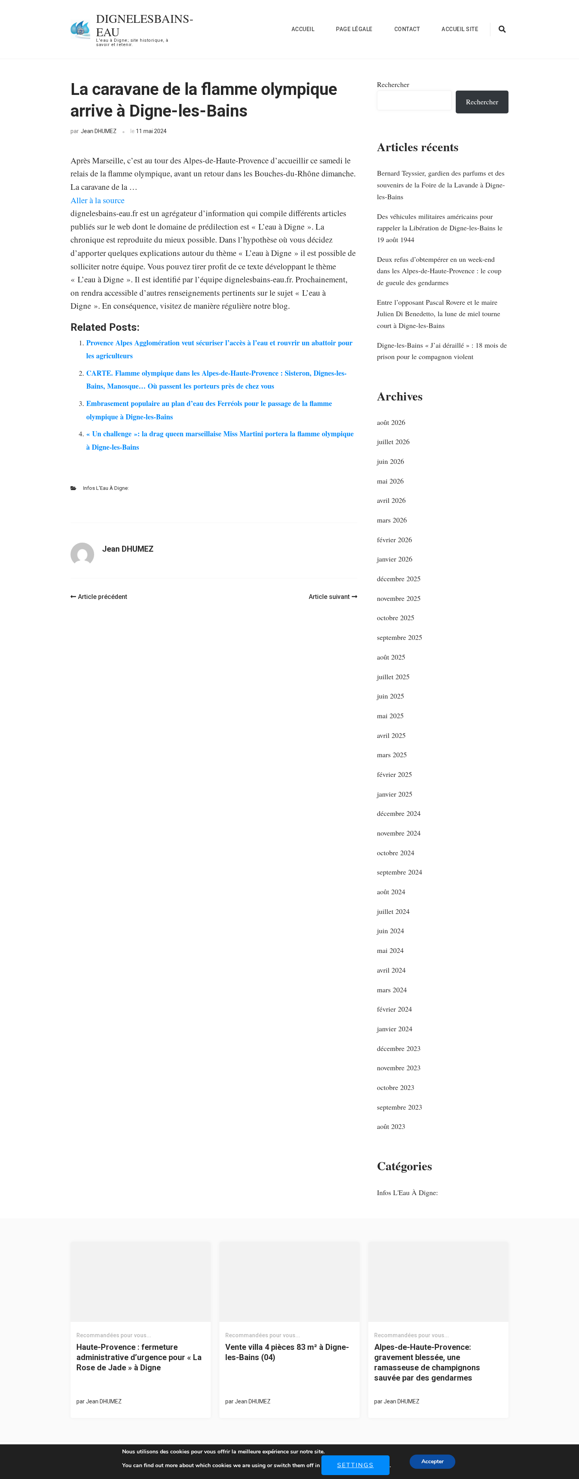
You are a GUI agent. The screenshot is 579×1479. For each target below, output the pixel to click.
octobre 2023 (395, 1087)
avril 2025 (391, 735)
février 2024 (394, 1009)
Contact (407, 29)
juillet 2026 (393, 441)
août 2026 (391, 422)
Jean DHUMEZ (99, 131)
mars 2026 (392, 520)
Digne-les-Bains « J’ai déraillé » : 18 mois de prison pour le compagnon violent (442, 350)
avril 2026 (391, 500)
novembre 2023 (399, 1067)
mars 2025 (392, 754)
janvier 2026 (394, 558)
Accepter (432, 1461)
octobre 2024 (395, 852)
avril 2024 (391, 970)
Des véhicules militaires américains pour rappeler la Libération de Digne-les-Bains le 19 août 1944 (440, 227)
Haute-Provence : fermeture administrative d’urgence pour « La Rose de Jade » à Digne (139, 1357)
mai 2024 (390, 950)
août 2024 (391, 891)
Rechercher (393, 84)
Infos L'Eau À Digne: (106, 488)
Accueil (303, 29)
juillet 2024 (393, 911)
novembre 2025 (399, 598)
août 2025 (391, 657)
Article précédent (102, 596)
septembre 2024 (399, 872)
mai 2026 (390, 481)
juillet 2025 (393, 676)
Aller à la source (97, 200)
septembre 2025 (399, 637)
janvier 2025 (394, 794)
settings (355, 1465)
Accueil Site (460, 29)
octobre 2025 (395, 617)
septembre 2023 (399, 1107)
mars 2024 (392, 989)
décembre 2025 (399, 578)
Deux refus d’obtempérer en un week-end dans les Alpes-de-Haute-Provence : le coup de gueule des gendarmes (439, 270)
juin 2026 (390, 461)
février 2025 (394, 774)
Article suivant (329, 596)
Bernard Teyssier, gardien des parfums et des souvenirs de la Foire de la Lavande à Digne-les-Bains (441, 184)
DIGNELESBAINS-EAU (144, 24)
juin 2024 (390, 930)
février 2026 (394, 539)
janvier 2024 (394, 1028)
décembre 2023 (399, 1048)
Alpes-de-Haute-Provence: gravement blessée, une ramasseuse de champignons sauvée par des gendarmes (427, 1362)
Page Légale (354, 29)
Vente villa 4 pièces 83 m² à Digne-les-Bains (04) (287, 1352)
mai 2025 (390, 715)
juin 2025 (390, 696)
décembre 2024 (399, 813)
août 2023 (391, 1126)
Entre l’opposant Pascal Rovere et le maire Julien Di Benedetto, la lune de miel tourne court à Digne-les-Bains (438, 313)
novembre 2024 (399, 833)
